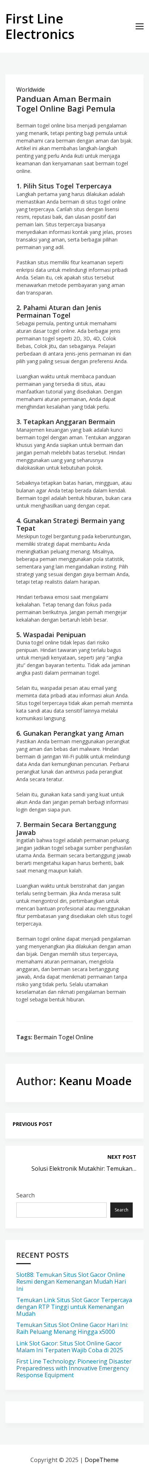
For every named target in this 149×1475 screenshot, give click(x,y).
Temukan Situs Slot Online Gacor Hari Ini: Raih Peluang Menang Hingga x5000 (72, 1328)
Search (25, 1195)
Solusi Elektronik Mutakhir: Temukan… (83, 1168)
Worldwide (30, 89)
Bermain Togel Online (63, 1037)
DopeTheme (102, 1460)
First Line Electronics (39, 26)
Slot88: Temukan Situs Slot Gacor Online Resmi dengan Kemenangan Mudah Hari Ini (71, 1281)
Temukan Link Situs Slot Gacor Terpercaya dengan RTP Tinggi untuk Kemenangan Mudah (74, 1307)
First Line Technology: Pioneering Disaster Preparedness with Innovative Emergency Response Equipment (74, 1368)
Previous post (32, 1124)
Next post (121, 1156)
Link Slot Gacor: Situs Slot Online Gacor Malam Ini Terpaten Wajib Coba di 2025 (69, 1346)
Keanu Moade (95, 1081)
